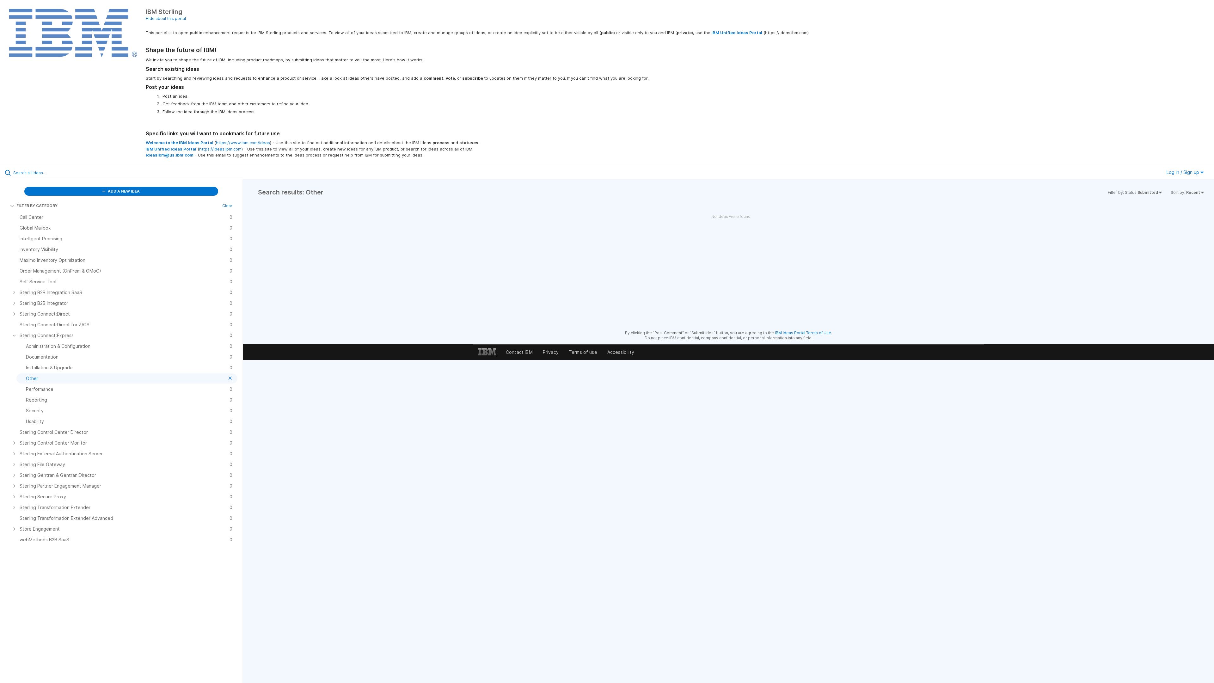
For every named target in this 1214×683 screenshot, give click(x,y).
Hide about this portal (166, 18)
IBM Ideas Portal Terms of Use (803, 332)
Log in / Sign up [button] (1183, 172)
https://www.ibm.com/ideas (243, 142)
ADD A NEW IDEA (123, 191)
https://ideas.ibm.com (220, 148)
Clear (227, 205)
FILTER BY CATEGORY (37, 205)
